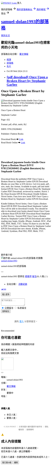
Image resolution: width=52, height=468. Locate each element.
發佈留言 (5, 311)
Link (21, 139)
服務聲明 (30, 430)
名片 (9, 66)
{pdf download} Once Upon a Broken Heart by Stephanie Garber (27, 80)
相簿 (9, 59)
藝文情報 (23, 54)
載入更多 (5, 294)
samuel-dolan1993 (9, 261)
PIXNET (13, 427)
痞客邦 (28, 276)
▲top (3, 289)
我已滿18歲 (6, 462)
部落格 (10, 63)
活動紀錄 (22, 284)
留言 (34, 276)
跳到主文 (5, 35)
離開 (16, 462)
